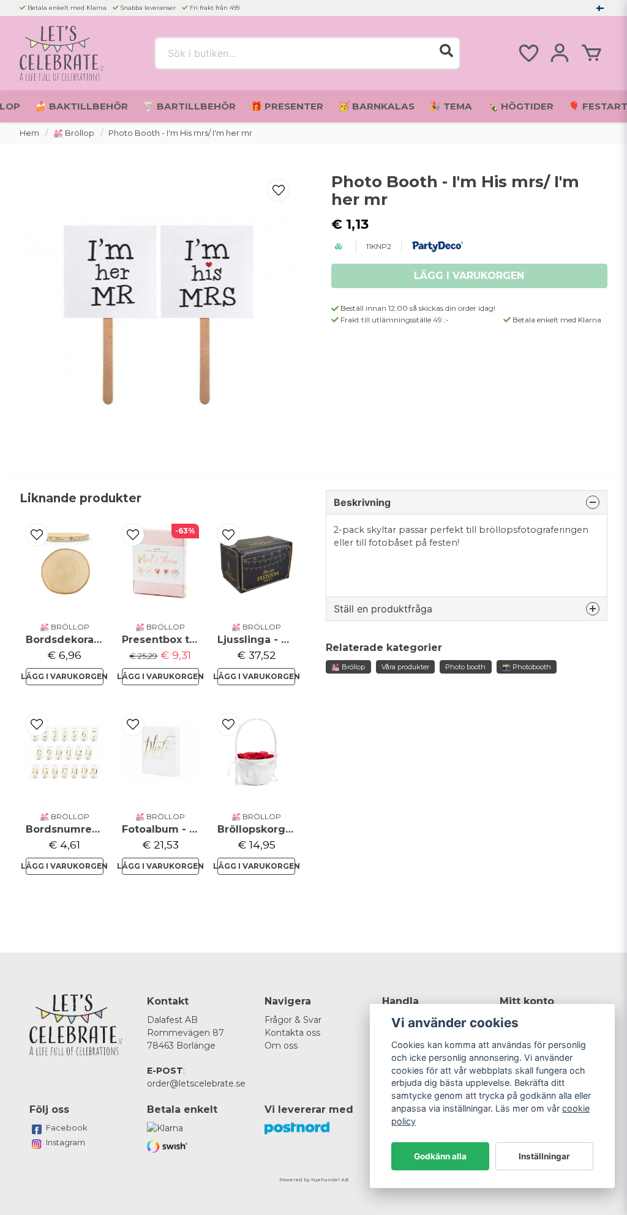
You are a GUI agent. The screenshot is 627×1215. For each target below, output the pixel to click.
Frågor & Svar (293, 1019)
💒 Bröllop (73, 133)
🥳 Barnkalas (376, 106)
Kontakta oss (292, 1032)
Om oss (281, 1045)
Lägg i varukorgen (64, 676)
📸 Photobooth (526, 667)
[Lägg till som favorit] (528, 53)
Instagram (65, 1142)
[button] (600, 8)
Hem (29, 133)
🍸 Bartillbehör (189, 106)
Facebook (67, 1127)
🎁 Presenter (286, 106)
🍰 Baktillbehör (81, 106)
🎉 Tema (450, 106)
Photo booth (465, 667)
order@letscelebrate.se (196, 1083)
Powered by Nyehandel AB (313, 1179)
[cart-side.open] (591, 53)
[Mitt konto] (560, 53)
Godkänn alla (440, 1156)
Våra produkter (405, 667)
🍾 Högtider (520, 106)
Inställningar (544, 1156)
